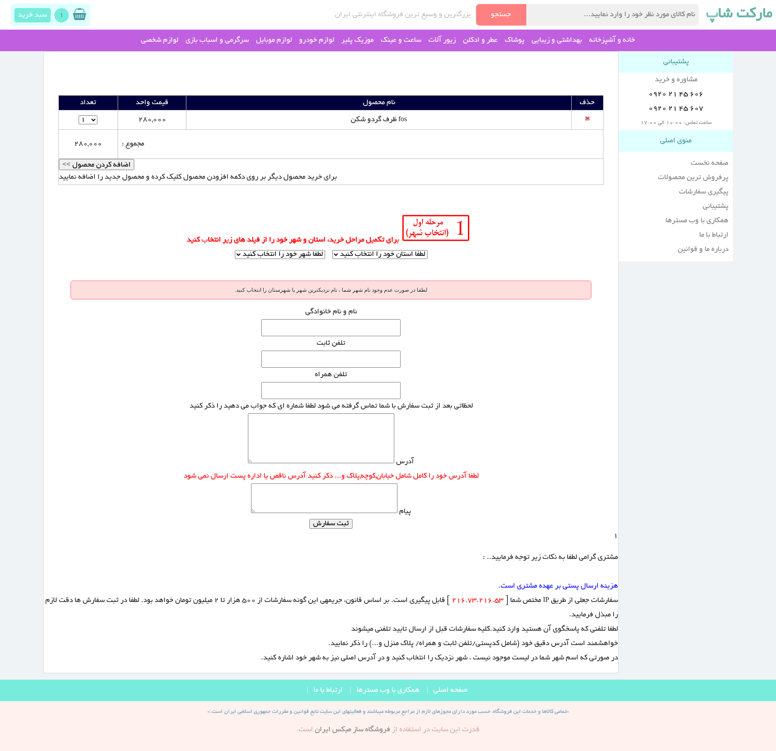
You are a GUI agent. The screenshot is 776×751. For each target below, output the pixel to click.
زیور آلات (442, 40)
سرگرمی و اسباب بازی (217, 40)
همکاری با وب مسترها (697, 220)
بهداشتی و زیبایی (557, 40)
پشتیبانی (715, 206)
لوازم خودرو (316, 40)
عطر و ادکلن (480, 40)
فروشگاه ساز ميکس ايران (352, 729)
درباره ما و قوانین (703, 249)
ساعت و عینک (401, 40)
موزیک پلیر (357, 40)
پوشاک (515, 40)
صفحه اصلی (450, 690)
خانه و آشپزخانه (612, 40)
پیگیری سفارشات (703, 192)
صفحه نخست (709, 163)
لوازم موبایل (274, 40)
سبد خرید (32, 15)
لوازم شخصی (159, 40)
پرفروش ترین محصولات (693, 177)
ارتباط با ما (713, 235)
